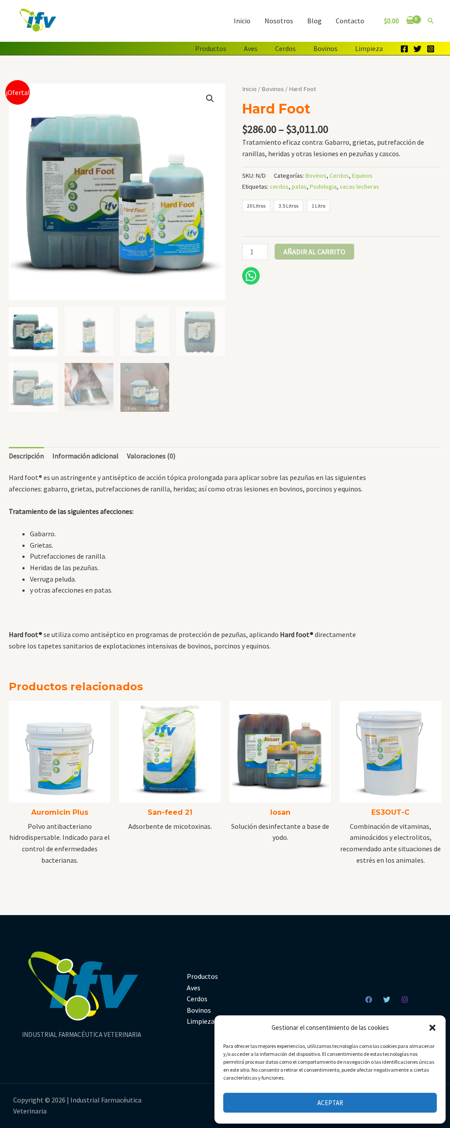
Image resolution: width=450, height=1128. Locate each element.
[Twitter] (417, 49)
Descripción (26, 455)
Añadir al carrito (314, 251)
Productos (210, 48)
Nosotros (279, 20)
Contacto (350, 20)
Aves (251, 48)
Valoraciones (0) (151, 455)
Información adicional (85, 455)
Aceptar (330, 1103)
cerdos (279, 186)
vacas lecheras (359, 186)
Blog (314, 20)
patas (299, 186)
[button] (432, 1027)
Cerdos (285, 48)
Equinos (362, 175)
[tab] (26, 456)
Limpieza (369, 48)
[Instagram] (431, 49)
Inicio (242, 20)
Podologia (323, 186)
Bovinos (325, 48)
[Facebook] (404, 49)
